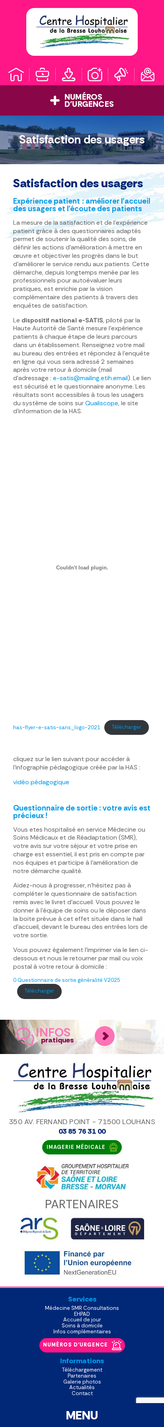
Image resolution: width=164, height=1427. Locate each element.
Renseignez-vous (105, 1036)
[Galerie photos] (95, 74)
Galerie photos (82, 1381)
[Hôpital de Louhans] (82, 32)
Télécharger (126, 727)
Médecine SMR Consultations (82, 1308)
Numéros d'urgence (75, 1344)
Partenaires (82, 1375)
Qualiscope (101, 403)
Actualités (82, 1387)
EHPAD (82, 1314)
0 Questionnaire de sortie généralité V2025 (66, 980)
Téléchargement (82, 1369)
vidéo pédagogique (41, 782)
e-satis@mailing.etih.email (90, 378)
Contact (82, 1393)
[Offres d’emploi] (42, 74)
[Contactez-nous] (148, 74)
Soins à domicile (82, 1325)
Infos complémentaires (82, 1331)
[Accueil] (16, 74)
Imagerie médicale (76, 1147)
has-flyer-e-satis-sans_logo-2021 (56, 727)
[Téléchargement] (69, 74)
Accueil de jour (82, 1319)
